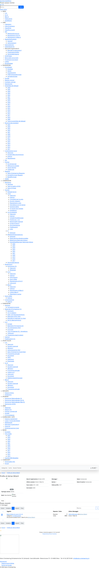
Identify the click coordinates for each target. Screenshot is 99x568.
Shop (9, 1)
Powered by (46, 534)
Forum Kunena (53, 534)
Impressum (3, 561)
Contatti (6, 1)
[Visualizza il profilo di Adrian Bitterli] (11, 483)
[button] (4, 11)
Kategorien (4, 468)
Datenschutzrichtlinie (8, 563)
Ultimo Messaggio (73, 514)
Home (2, 1)
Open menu (3, 9)
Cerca (21, 7)
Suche (10, 468)
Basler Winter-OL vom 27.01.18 (15, 514)
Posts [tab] (2, 500)
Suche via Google (7, 565)
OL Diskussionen (16, 516)
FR (3, 5)
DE (1, 5)
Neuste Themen (17, 468)
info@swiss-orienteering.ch (81, 558)
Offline (11, 489)
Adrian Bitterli (31, 517)
